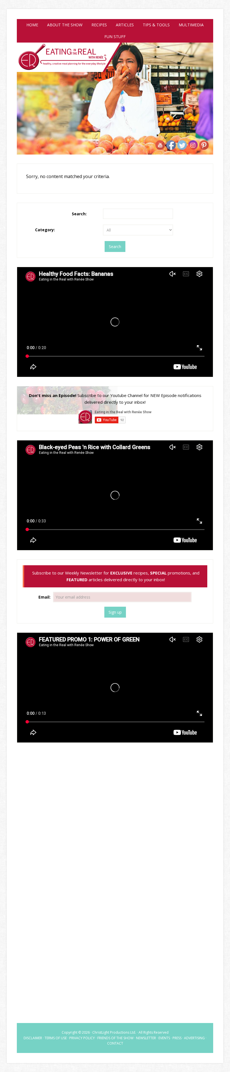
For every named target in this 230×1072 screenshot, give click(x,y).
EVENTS (164, 1038)
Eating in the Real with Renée (115, 63)
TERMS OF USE (56, 1038)
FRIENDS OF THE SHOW (115, 1038)
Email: (45, 597)
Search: (79, 213)
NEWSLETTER (146, 1038)
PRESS (177, 1038)
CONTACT (115, 1043)
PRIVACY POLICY (82, 1038)
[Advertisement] (115, 792)
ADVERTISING (194, 1038)
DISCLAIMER (33, 1038)
